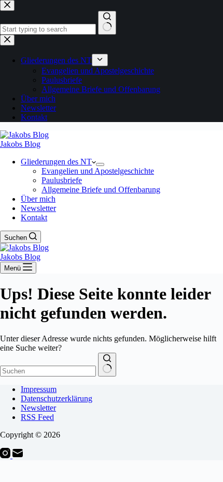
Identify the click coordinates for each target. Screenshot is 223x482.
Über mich (38, 198)
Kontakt (34, 217)
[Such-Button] (107, 364)
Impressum (39, 389)
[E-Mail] (17, 455)
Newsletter (38, 208)
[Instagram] (6, 455)
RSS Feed (37, 417)
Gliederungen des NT (56, 161)
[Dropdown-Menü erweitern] (100, 164)
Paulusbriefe (61, 180)
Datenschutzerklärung (56, 398)
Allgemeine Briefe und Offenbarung (100, 189)
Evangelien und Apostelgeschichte (97, 171)
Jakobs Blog (20, 144)
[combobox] (48, 371)
